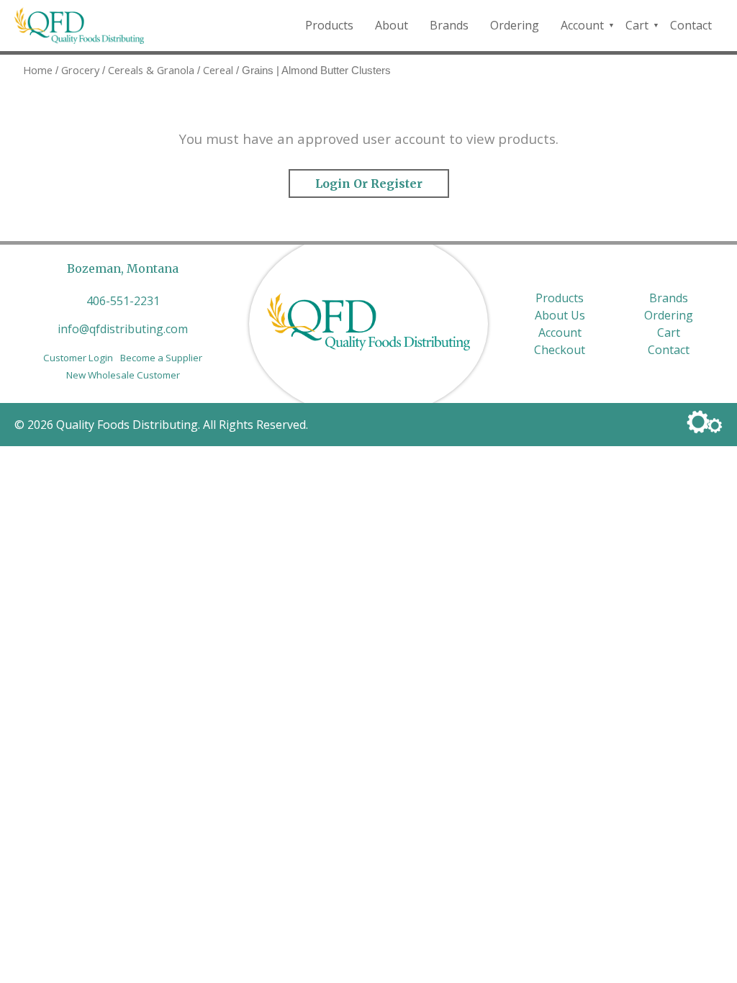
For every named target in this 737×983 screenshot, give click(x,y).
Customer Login (78, 357)
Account (582, 25)
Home (38, 70)
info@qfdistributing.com (123, 329)
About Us (560, 315)
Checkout (559, 350)
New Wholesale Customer (123, 374)
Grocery (80, 70)
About (391, 25)
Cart (636, 25)
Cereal (218, 70)
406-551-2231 (123, 301)
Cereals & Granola (151, 70)
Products (329, 25)
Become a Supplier (161, 357)
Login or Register (368, 183)
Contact (691, 25)
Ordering (514, 25)
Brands (449, 25)
